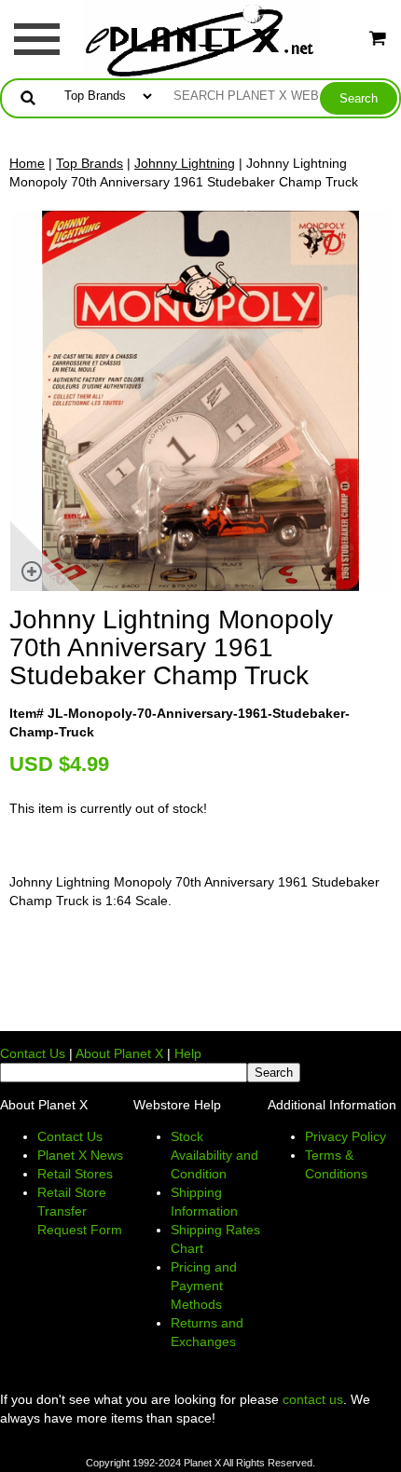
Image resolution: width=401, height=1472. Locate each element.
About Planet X (119, 1053)
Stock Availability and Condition (214, 1155)
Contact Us (32, 1053)
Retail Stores (75, 1173)
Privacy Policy (345, 1136)
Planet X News (80, 1155)
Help (187, 1053)
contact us (313, 1399)
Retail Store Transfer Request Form (79, 1211)
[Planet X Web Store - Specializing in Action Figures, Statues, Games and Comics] (201, 38)
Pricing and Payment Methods (204, 1285)
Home (27, 163)
